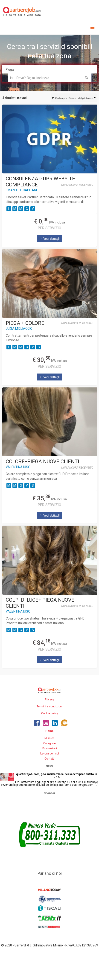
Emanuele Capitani (21, 190)
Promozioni (49, 748)
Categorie (49, 743)
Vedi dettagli (51, 238)
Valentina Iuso (18, 467)
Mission (49, 738)
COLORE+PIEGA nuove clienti (42, 461)
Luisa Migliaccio (19, 328)
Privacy (49, 699)
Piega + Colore (25, 323)
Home (49, 731)
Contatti (49, 758)
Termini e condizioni (49, 706)
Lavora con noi (49, 753)
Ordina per (74, 98)
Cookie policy (49, 713)
